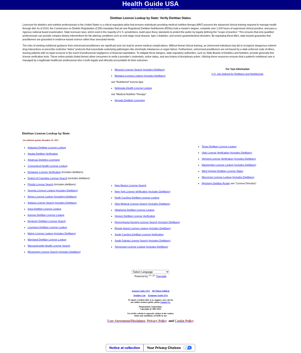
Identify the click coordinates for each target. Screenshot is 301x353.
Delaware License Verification (44, 172)
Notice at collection (124, 348)
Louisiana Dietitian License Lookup (47, 227)
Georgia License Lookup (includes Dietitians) (53, 190)
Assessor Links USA (141, 291)
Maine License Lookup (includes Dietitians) (52, 233)
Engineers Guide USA (158, 295)
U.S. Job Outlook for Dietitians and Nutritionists (237, 74)
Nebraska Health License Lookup (133, 88)
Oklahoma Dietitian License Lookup (134, 210)
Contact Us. (165, 302)
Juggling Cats (139, 295)
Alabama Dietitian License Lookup (47, 147)
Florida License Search (40, 184)
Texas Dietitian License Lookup (219, 146)
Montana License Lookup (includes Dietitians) (140, 75)
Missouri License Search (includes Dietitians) (140, 69)
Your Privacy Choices (164, 348)
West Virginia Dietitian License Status (222, 171)
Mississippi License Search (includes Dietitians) (54, 252)
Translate (161, 276)
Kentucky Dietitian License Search (47, 221)
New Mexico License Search (130, 185)
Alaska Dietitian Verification (43, 153)
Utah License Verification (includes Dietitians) (227, 152)
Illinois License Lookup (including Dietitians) (52, 196)
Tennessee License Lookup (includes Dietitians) (141, 246)
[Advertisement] (63, 95)
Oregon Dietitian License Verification (135, 216)
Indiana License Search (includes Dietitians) (52, 202)
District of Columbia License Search (47, 178)
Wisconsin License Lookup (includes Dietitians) (228, 177)
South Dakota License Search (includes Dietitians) (143, 240)
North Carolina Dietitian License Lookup (137, 197)
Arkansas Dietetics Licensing (44, 160)
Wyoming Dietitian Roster (216, 183)
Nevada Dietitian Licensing (130, 100)
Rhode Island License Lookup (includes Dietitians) (143, 228)
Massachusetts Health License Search (49, 245)
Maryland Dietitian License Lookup (47, 239)
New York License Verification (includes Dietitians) (142, 191)
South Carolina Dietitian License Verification (139, 234)
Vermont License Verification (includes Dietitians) (229, 158)
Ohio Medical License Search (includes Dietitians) (142, 203)
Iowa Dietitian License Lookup (44, 209)
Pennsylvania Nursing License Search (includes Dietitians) (147, 222)
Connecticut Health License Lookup (47, 166)
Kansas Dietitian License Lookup (46, 215)
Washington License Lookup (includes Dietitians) (229, 165)
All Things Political (160, 291)
